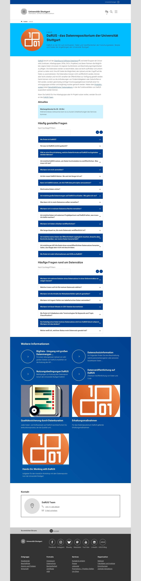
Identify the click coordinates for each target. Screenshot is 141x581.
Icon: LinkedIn (94, 542)
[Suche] (111, 11)
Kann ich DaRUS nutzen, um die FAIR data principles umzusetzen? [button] (65, 183)
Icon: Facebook (52, 542)
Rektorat (101, 561)
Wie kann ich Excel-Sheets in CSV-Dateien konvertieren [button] (61, 306)
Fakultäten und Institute (106, 563)
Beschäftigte (25, 563)
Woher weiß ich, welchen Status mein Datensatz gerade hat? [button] (63, 330)
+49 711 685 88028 (52, 507)
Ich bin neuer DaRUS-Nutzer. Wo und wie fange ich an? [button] (61, 176)
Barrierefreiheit (52, 566)
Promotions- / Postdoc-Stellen (83, 569)
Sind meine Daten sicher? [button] (50, 189)
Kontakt (56, 531)
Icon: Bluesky (69, 542)
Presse (74, 563)
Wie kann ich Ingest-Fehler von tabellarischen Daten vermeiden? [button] (65, 300)
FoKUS (25, 21)
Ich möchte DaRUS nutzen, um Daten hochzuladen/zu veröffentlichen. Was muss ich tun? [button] (69, 162)
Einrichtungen (103, 566)
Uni (110, 2)
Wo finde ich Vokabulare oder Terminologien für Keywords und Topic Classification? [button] (67, 314)
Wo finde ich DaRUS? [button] (48, 139)
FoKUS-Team (48, 97)
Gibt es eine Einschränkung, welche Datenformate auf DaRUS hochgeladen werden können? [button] (69, 153)
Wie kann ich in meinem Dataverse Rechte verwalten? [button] (60, 208)
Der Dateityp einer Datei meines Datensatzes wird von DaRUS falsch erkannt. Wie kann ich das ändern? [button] (70, 323)
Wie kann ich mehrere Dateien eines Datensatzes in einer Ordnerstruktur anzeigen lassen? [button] (69, 279)
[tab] (70, 139)
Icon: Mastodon (77, 542)
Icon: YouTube (86, 542)
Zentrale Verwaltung (105, 569)
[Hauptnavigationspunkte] (116, 11)
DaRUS (40, 61)
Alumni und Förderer (28, 566)
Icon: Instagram (61, 542)
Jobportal (75, 566)
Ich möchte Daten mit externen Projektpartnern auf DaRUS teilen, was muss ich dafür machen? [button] (69, 216)
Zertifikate (50, 569)
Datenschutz (51, 563)
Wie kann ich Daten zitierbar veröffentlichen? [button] (57, 224)
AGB (48, 571)
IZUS (21, 21)
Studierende (25, 561)
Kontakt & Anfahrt (78, 561)
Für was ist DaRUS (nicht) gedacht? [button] (53, 146)
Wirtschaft (24, 569)
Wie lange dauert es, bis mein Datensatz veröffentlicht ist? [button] (62, 230)
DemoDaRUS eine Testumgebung (60, 87)
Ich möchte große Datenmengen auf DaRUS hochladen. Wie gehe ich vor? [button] (68, 195)
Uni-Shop (75, 571)
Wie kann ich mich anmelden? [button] (51, 170)
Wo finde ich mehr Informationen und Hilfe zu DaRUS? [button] (61, 254)
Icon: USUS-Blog (103, 542)
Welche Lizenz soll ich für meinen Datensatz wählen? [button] (61, 287)
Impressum (51, 561)
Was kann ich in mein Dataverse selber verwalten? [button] (59, 202)
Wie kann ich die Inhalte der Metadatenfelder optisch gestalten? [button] (65, 294)
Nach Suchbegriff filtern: (47, 128)
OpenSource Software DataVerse (66, 61)
